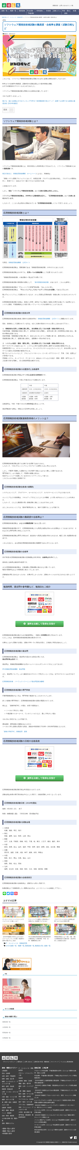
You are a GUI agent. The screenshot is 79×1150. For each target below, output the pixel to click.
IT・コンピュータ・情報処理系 (15, 17)
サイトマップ (55, 1061)
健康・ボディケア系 (8, 1099)
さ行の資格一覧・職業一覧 (15, 946)
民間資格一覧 (6, 1032)
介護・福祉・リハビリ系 (9, 1097)
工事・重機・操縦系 (25, 1091)
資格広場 (4, 17)
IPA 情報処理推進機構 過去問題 (13, 669)
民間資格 (40, 11)
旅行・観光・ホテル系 (25, 1102)
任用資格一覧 (6, 1038)
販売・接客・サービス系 (26, 1094)
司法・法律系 (6, 1073)
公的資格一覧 (6, 1027)
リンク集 (70, 5)
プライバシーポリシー (9, 1061)
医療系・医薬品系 (7, 1089)
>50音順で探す (7, 1133)
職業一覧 (13, 11)
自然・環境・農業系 (8, 1115)
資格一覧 (4, 11)
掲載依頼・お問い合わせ (60, 5)
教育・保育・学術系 (8, 1086)
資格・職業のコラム (8, 1123)
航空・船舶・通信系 (8, 1110)
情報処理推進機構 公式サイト (19, 262)
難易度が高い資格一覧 (42, 946)
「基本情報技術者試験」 (41, 282)
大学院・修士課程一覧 (25, 1112)
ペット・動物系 (6, 1113)
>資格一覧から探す (8, 1128)
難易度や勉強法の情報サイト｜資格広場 (56, 1142)
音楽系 (21, 1078)
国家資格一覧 (29, 946)
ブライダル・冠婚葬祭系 (26, 1104)
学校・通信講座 (66, 12)
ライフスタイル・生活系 (26, 1099)
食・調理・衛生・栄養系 (9, 1102)
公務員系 (4, 1070)
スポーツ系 (5, 1105)
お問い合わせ (28, 1061)
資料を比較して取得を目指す (41, 624)
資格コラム (57, 11)
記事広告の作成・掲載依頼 (41, 1061)
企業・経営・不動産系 (8, 1076)
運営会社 (19, 1061)
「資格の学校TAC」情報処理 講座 (14, 731)
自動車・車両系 (6, 1107)
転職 (74, 11)
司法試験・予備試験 (31, 12)
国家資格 (22, 11)
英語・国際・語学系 (25, 1096)
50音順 (48, 11)
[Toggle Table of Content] (10, 110)
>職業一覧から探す (8, 1131)
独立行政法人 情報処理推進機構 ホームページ (19, 173)
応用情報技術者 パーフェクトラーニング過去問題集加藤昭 (23, 681)
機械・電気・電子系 (25, 1083)
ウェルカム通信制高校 (67, 1061)
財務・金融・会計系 (8, 1079)
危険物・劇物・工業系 (25, 1081)
